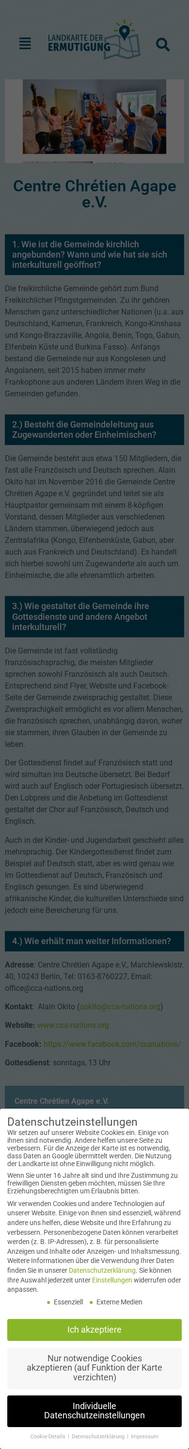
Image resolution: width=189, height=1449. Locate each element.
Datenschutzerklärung (102, 1270)
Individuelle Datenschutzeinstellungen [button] (94, 1411)
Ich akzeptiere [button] (94, 1330)
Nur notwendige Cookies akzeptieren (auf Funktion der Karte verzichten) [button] (94, 1368)
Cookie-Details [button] (49, 1436)
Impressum (144, 1436)
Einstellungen (112, 1280)
